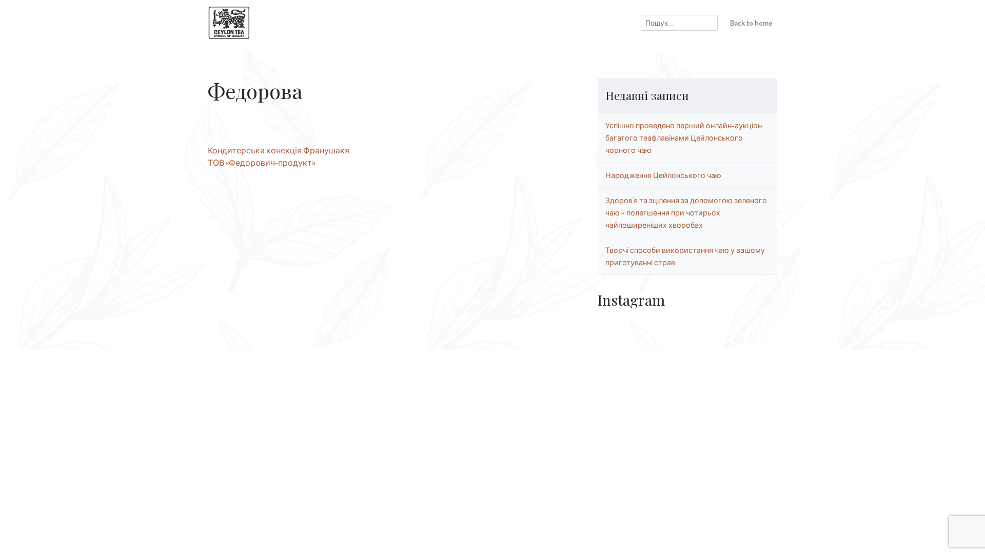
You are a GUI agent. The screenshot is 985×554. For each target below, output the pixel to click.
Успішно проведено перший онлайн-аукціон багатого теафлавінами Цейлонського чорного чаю (683, 137)
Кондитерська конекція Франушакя (278, 150)
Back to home (751, 22)
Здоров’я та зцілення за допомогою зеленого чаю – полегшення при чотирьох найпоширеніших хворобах (686, 212)
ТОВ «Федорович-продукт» (261, 162)
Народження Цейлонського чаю (663, 175)
